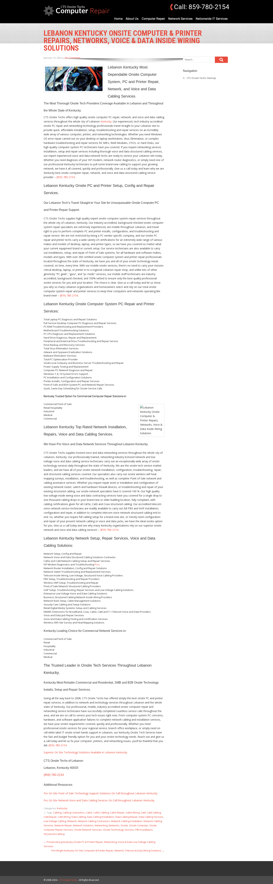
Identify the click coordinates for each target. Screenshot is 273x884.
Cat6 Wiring (64, 816)
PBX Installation (144, 829)
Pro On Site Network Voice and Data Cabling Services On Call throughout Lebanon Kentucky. (99, 800)
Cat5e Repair (117, 812)
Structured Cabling (54, 834)
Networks (114, 825)
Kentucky (105, 121)
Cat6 (143, 812)
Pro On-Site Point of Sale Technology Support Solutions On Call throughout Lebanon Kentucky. (101, 793)
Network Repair (63, 825)
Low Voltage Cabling (55, 821)
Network (72, 821)
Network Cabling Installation (126, 821)
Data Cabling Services (151, 816)
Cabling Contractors (74, 812)
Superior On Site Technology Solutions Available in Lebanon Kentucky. (86, 752)
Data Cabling (79, 816)
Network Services (180, 18)
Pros (97, 564)
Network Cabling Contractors (94, 821)
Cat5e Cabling (101, 812)
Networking (101, 825)
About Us (132, 18)
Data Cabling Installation (100, 816)
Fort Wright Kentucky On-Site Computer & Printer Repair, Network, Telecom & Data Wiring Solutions (107, 850)
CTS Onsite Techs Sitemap (201, 78)
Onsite (124, 825)
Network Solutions (83, 825)
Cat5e (89, 812)
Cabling (57, 812)
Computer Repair (153, 18)
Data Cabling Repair (126, 816)
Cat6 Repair (50, 816)
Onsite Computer (138, 825)
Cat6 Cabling (154, 812)
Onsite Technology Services (118, 829)
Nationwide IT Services (212, 18)
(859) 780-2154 (65, 177)
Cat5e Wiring (133, 812)
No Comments (73, 57)
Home (118, 18)
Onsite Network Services (88, 829)
